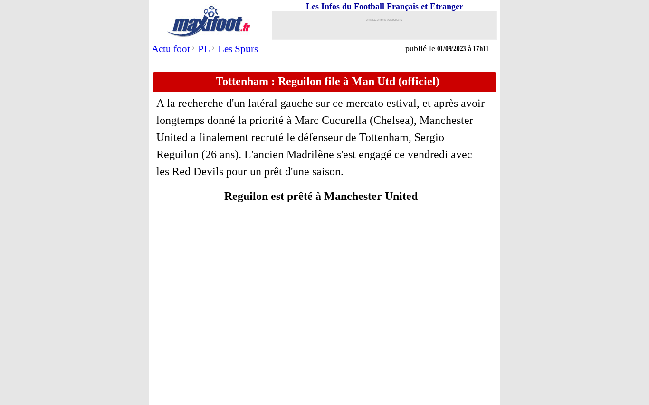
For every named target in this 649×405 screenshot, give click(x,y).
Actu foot (171, 49)
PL (204, 49)
